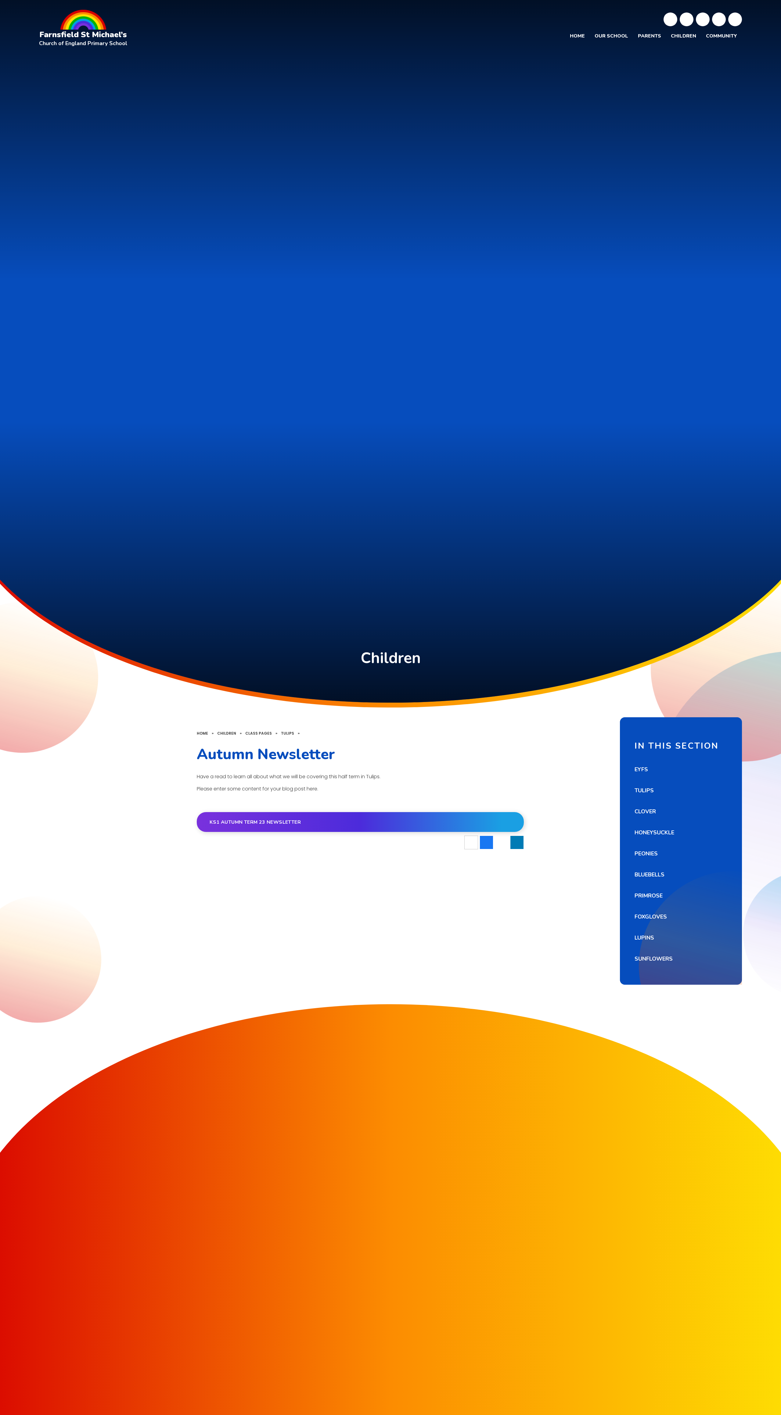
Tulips (287, 733)
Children (226, 733)
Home (202, 733)
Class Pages (258, 733)
